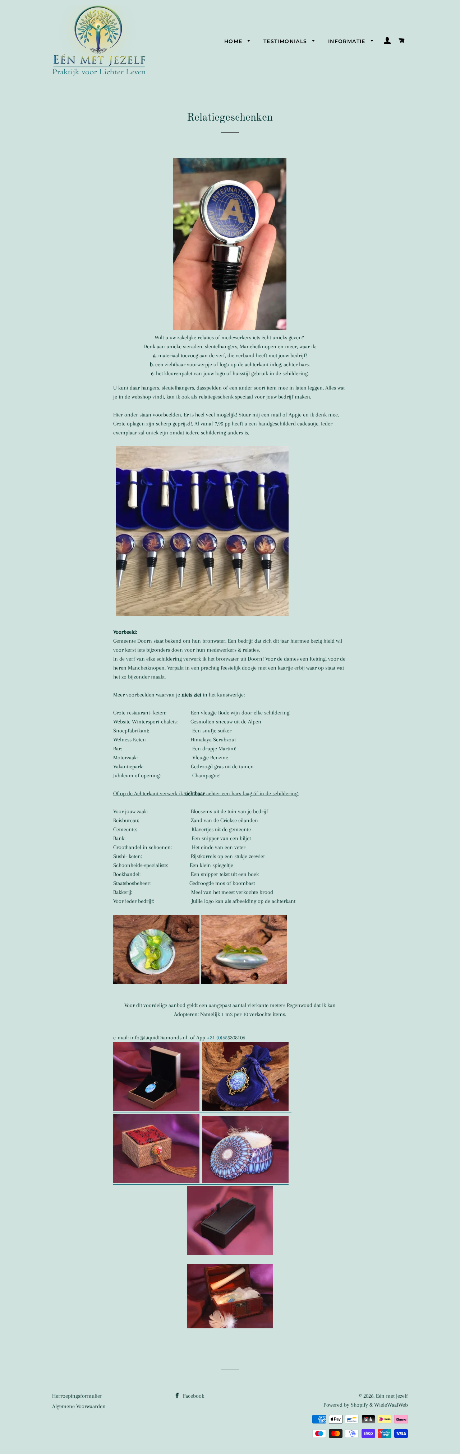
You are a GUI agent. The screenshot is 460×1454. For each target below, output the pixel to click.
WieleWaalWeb (391, 1405)
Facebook (192, 1396)
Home (234, 41)
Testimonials (286, 41)
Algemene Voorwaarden (79, 1406)
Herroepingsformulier (77, 1396)
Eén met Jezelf (392, 1396)
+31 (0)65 (217, 1037)
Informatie (347, 41)
